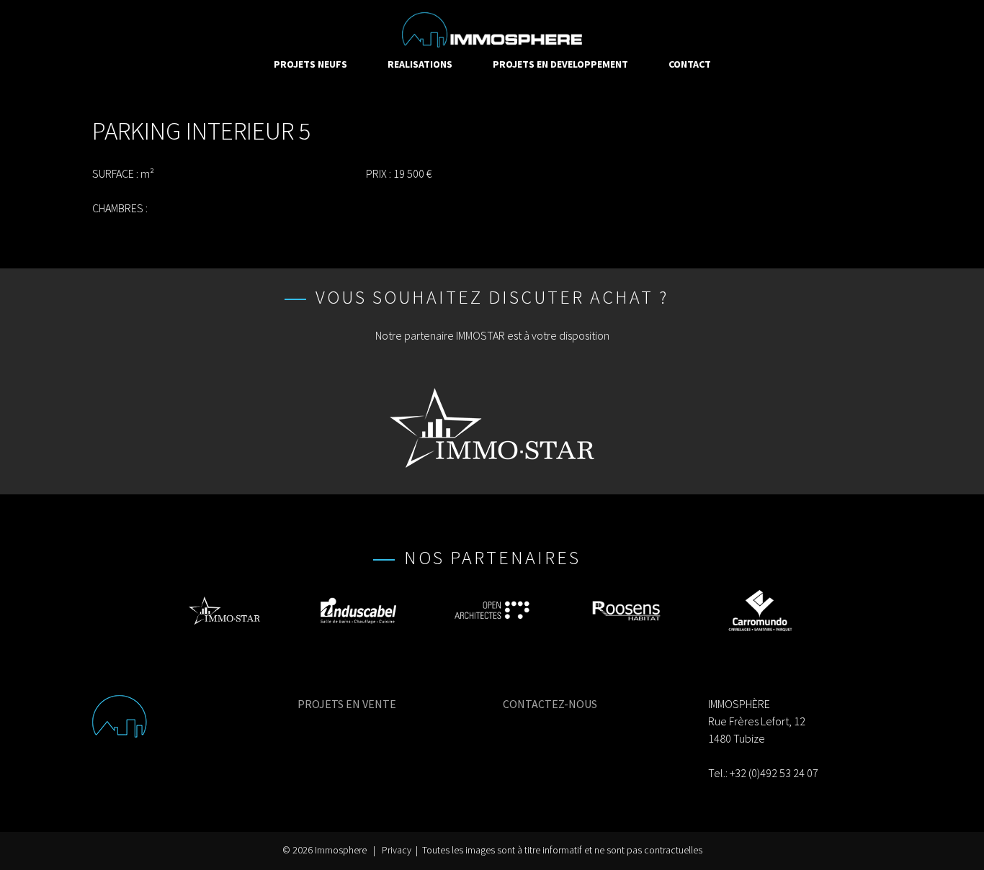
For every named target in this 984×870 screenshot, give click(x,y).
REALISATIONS (420, 64)
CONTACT (689, 64)
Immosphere (341, 850)
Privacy (396, 850)
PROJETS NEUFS (310, 64)
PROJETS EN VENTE (347, 704)
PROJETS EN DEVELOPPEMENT (560, 64)
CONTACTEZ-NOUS (550, 704)
